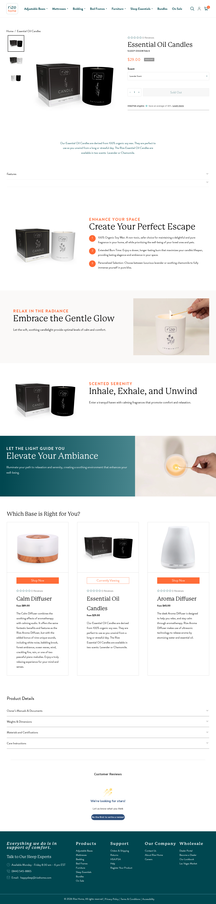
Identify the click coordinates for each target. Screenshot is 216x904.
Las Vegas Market (188, 863)
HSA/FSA (115, 859)
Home (9, 31)
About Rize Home (154, 855)
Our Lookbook (186, 859)
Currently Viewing (108, 580)
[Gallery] (65, 84)
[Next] (118, 84)
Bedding (78, 8)
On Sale (177, 8)
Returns (114, 855)
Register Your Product (121, 868)
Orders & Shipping (119, 851)
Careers (148, 859)
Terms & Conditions (130, 899)
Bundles (162, 8)
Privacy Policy (112, 899)
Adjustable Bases (34, 8)
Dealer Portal (185, 851)
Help (112, 863)
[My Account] (199, 8)
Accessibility (148, 899)
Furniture (117, 8)
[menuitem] (36, 8)
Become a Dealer (187, 855)
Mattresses (59, 8)
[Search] (192, 8)
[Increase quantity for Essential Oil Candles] (138, 92)
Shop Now (37, 580)
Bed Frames (97, 8)
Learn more (178, 106)
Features (11, 174)
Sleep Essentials (140, 8)
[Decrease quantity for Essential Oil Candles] (130, 92)
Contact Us (150, 851)
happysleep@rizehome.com (35, 877)
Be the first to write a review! (108, 817)
